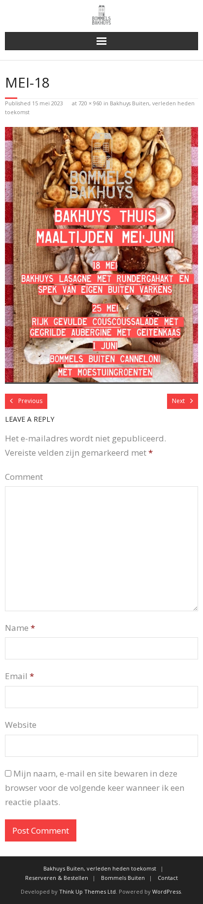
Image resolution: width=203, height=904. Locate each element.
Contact (168, 877)
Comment (24, 476)
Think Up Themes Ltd (87, 891)
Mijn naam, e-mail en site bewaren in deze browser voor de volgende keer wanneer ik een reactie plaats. (94, 788)
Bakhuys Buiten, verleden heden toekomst (99, 868)
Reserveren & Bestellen (56, 877)
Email (19, 676)
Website (20, 724)
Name (20, 627)
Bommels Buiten (123, 877)
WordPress (166, 891)
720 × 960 (90, 103)
